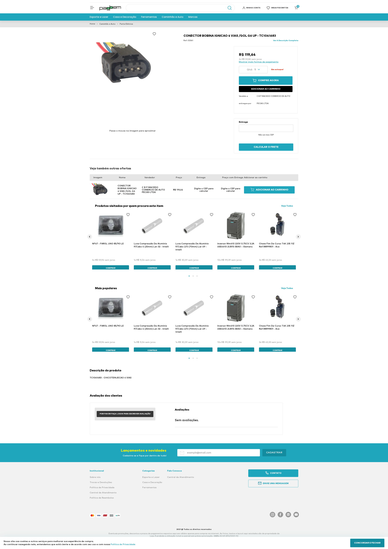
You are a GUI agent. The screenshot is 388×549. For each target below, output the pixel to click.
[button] (92, 8)
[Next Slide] (298, 236)
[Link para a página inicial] (92, 24)
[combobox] (180, 8)
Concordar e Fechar (367, 543)
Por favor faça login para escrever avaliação (125, 414)
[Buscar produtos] (228, 8)
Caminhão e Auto (107, 24)
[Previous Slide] (89, 236)
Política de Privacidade (123, 544)
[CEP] (266, 126)
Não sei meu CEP (266, 135)
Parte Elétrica (126, 24)
